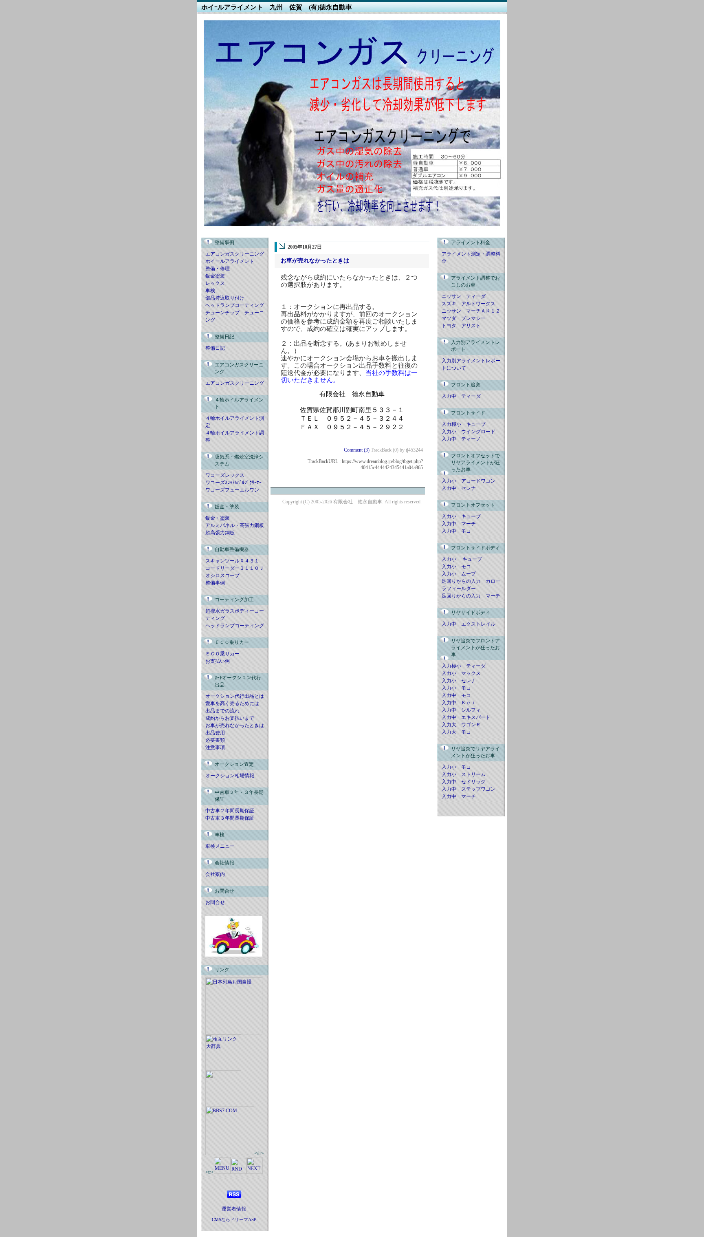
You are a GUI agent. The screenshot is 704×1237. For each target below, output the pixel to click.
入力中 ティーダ (461, 396)
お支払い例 (217, 661)
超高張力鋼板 (220, 533)
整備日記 (215, 348)
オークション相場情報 (229, 775)
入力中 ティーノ (461, 439)
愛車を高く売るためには (232, 703)
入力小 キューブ (461, 516)
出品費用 (215, 733)
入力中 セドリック (464, 782)
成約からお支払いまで (229, 718)
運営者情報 (234, 1209)
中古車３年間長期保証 (229, 818)
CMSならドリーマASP (234, 1219)
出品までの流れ (222, 711)
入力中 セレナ (459, 488)
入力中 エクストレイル (468, 624)
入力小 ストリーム (464, 774)
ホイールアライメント (229, 261)
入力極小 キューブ (464, 424)
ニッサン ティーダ (464, 296)
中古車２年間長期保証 (229, 811)
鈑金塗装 (215, 276)
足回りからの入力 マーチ (471, 596)
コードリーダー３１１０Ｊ (234, 568)
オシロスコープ (222, 575)
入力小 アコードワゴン (468, 481)
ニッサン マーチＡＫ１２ (471, 311)
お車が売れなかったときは (234, 725)
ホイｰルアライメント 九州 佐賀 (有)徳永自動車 (276, 7)
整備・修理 (217, 268)
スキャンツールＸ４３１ (232, 561)
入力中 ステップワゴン (468, 789)
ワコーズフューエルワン (232, 490)
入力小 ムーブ (459, 574)
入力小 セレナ (459, 681)
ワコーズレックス (224, 475)
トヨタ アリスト (461, 326)
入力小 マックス (461, 673)
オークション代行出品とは (234, 696)
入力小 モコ (456, 566)
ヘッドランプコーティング (234, 305)
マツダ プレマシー (464, 318)
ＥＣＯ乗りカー (222, 654)
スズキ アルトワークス (468, 303)
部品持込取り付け (224, 298)
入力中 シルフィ (461, 710)
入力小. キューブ (462, 559)
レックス (215, 283)
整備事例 (215, 583)
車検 (210, 290)
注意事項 (215, 747)
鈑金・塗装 (217, 518)
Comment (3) (357, 450)
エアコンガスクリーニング (234, 254)
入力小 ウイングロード (468, 431)
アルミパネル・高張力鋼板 (234, 525)
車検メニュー (220, 846)
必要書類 (215, 740)
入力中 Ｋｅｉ (459, 703)
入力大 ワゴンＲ (461, 725)
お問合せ (215, 902)
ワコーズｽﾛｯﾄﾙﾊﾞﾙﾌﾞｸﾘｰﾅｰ (233, 482)
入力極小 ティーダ (464, 666)
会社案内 (215, 874)
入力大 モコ (456, 732)
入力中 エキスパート (466, 717)
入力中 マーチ (459, 524)
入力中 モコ (456, 531)
